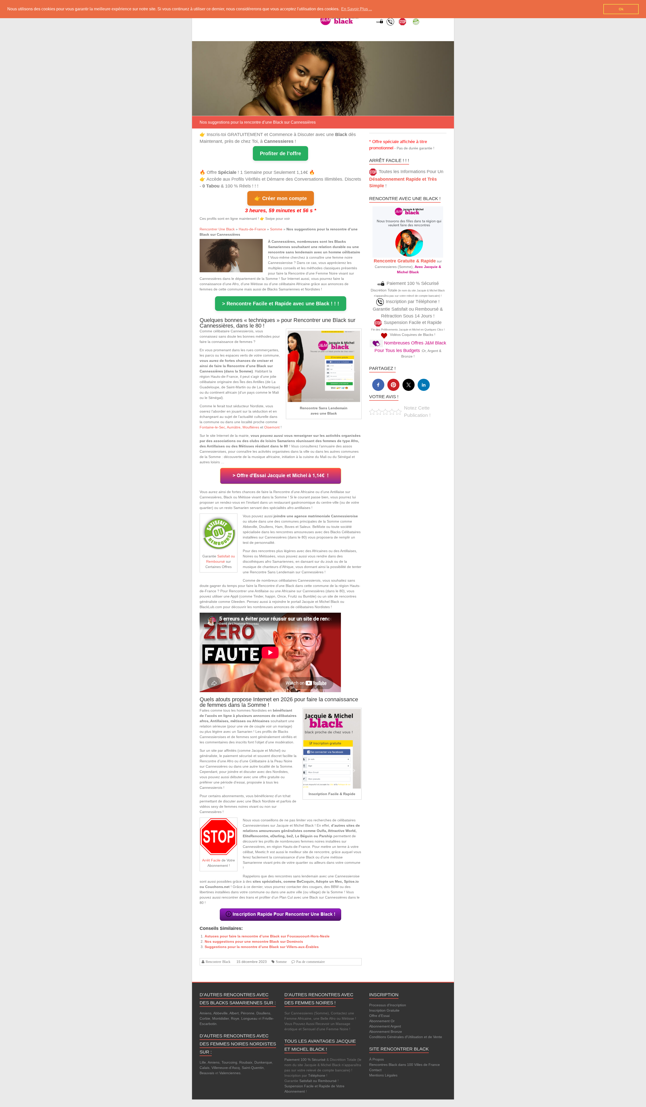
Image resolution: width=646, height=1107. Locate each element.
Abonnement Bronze (385, 1032)
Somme (276, 229)
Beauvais (207, 1073)
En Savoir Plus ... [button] (356, 9)
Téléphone (316, 1075)
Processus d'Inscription (387, 1005)
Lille (203, 1062)
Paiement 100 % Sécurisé (305, 1060)
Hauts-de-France (252, 229)
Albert (234, 1013)
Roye (235, 1018)
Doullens (263, 1013)
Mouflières (251, 427)
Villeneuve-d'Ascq (225, 1068)
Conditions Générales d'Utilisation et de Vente (405, 1037)
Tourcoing (229, 1062)
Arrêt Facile (211, 860)
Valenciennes (229, 1073)
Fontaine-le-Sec (212, 427)
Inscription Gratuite (384, 1010)
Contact (375, 1070)
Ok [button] (621, 9)
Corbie (205, 1018)
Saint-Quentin (253, 1068)
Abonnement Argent (385, 1026)
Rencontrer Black (218, 961)
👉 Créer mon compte (280, 198)
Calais (204, 1068)
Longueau (249, 1018)
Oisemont (272, 427)
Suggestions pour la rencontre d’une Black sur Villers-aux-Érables (262, 947)
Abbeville (220, 1013)
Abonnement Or (382, 1021)
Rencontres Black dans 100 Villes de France (404, 1065)
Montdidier (220, 1018)
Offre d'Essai (379, 1016)
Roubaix (245, 1062)
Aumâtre (233, 427)
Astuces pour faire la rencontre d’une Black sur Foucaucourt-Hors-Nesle (267, 936)
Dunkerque (263, 1062)
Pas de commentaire (310, 961)
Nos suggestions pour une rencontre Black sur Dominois (254, 941)
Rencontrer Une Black (217, 229)
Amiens (205, 1013)
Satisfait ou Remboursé (318, 1081)
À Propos (376, 1059)
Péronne (247, 1013)
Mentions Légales (383, 1075)
